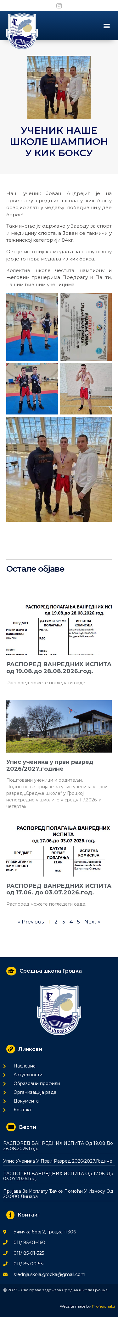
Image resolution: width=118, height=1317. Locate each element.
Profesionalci (103, 1306)
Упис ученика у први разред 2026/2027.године (49, 765)
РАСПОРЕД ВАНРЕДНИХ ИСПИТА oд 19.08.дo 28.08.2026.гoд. (58, 668)
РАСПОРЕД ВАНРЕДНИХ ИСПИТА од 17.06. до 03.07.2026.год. (58, 889)
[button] (106, 25)
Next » (92, 922)
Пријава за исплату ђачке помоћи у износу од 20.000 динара (58, 1193)
